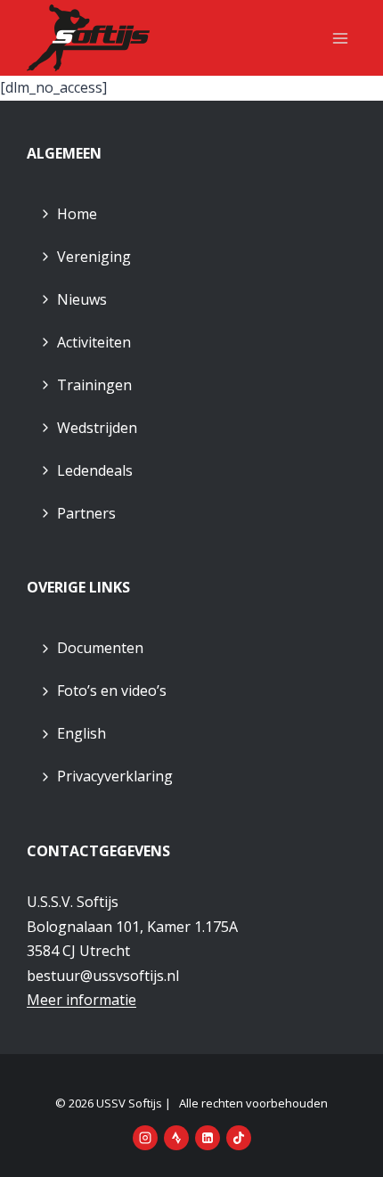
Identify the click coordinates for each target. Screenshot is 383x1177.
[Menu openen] (339, 38)
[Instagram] (145, 1137)
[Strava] (176, 1137)
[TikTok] (238, 1137)
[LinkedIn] (207, 1137)
